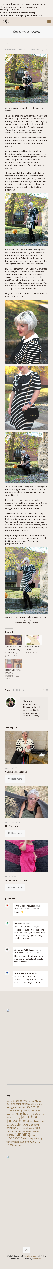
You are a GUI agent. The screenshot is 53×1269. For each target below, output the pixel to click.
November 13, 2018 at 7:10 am (26, 976)
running (22, 1134)
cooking (32, 1104)
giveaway (25, 1110)
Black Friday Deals (24, 973)
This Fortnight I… (13, 826)
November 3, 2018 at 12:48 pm (26, 908)
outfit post (21, 1124)
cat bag (8, 263)
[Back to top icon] (26, 1250)
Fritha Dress (12, 617)
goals (34, 1110)
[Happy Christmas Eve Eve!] (13, 663)
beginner (24, 1100)
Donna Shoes (41, 617)
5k (8, 1101)
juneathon (16, 1120)
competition (22, 1104)
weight (25, 1141)
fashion (10, 1110)
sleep (32, 1135)
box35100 (19, 923)
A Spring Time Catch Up (16, 771)
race (37, 1127)
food (17, 1110)
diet (39, 1104)
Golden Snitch (16, 296)
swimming (28, 1138)
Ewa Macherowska (24, 905)
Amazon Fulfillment (24, 949)
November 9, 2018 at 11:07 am (26, 952)
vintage (16, 1141)
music (9, 1125)
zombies (17, 1145)
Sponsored (15, 1138)
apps (16, 1100)
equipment (22, 1107)
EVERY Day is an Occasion (17, 880)
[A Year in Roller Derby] (33, 640)
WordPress (37, 1258)
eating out (11, 1107)
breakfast (35, 1100)
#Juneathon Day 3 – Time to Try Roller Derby (13, 649)
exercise (33, 1106)
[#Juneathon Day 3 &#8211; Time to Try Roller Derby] (13, 640)
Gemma (22, 49)
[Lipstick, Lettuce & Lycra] (6, 21)
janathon (29, 1117)
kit (28, 1121)
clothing (11, 1104)
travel (9, 1141)
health (19, 1113)
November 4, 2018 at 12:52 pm (26, 926)
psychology (28, 1127)
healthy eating (33, 1113)
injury (16, 1117)
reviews (28, 1131)
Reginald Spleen (12, 165)
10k (11, 1101)
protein (20, 1128)
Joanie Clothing (30, 268)
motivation (37, 1121)
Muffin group (30, 1256)
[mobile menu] (49, 21)
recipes (11, 1131)
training (38, 1138)
